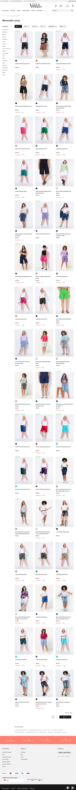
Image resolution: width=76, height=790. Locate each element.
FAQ (3, 754)
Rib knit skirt (58, 732)
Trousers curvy (46, 730)
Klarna (4, 766)
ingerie (4, 51)
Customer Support (7, 752)
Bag (72, 6)
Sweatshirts (5, 67)
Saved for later (67, 6)
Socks (3, 63)
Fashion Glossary (6, 764)
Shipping (32, 788)
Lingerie (19, 10)
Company (23, 752)
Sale (45, 10)
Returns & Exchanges (22, 788)
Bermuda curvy (14, 15)
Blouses (4, 36)
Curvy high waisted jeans (21, 730)
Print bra (64, 732)
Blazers (4, 34)
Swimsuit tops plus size (32, 732)
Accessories (5, 29)
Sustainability (24, 759)
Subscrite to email (6, 757)
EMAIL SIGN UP (72, 1)
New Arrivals (5, 10)
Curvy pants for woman (57, 730)
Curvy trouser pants (19, 732)
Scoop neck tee (42, 732)
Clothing (12, 10)
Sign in (56, 6)
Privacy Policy (5, 788)
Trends (33, 10)
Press (22, 757)
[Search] (72, 11)
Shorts (8, 15)
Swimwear (4, 70)
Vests (3, 75)
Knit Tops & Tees (6, 48)
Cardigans (4, 39)
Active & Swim (25, 10)
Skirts (3, 58)
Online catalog (6, 761)
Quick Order (61, 6)
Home (3, 15)
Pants (3, 56)
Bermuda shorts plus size (34, 730)
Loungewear (5, 53)
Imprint (13, 788)
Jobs (22, 754)
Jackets (4, 46)
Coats (3, 41)
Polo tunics (50, 732)
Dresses (4, 44)
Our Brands (39, 10)
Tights (3, 72)
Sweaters (4, 65)
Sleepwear (5, 60)
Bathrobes (4, 32)
